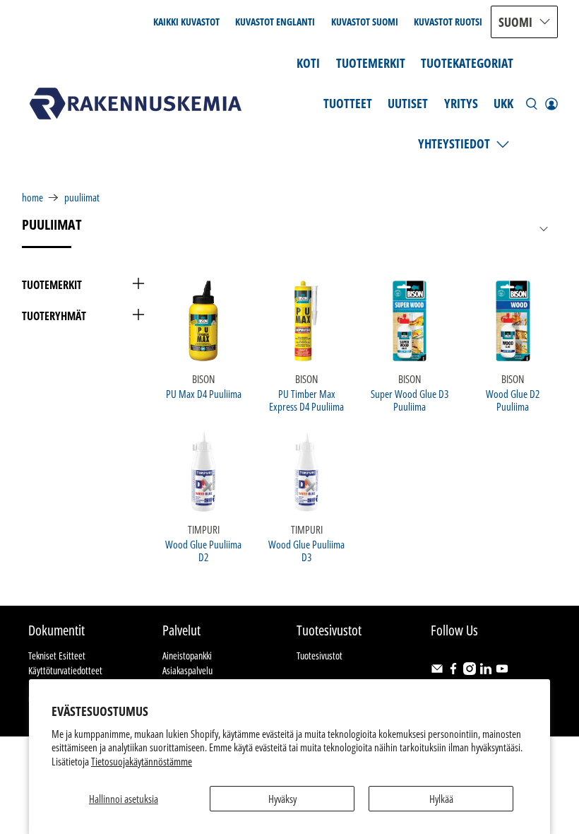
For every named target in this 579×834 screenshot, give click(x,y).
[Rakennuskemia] (135, 103)
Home (32, 197)
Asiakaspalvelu (187, 670)
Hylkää (441, 799)
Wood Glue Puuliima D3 (306, 550)
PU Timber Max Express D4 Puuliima (306, 400)
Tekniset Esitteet (56, 655)
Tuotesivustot (319, 655)
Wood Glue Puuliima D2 (203, 550)
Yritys (461, 103)
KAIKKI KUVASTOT (186, 21)
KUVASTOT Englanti (275, 21)
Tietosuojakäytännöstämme (141, 761)
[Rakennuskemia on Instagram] (469, 671)
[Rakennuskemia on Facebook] (453, 671)
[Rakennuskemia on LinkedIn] (485, 671)
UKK (503, 103)
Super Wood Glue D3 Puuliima (409, 400)
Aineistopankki (187, 655)
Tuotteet (347, 103)
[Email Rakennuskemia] (437, 671)
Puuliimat (82, 197)
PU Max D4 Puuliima (203, 393)
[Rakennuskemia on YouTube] (502, 671)
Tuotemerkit (370, 62)
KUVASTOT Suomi (364, 21)
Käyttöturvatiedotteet (65, 670)
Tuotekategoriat (467, 62)
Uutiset (408, 103)
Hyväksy (282, 799)
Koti (308, 62)
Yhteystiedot (454, 143)
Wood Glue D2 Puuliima (512, 400)
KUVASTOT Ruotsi (448, 21)
